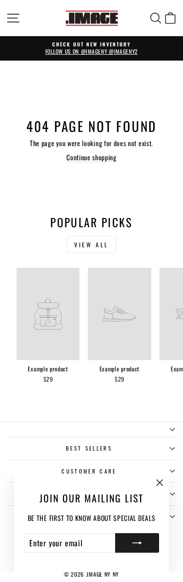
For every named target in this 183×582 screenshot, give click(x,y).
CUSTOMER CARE (88, 471)
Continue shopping (91, 157)
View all (91, 244)
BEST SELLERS (89, 448)
